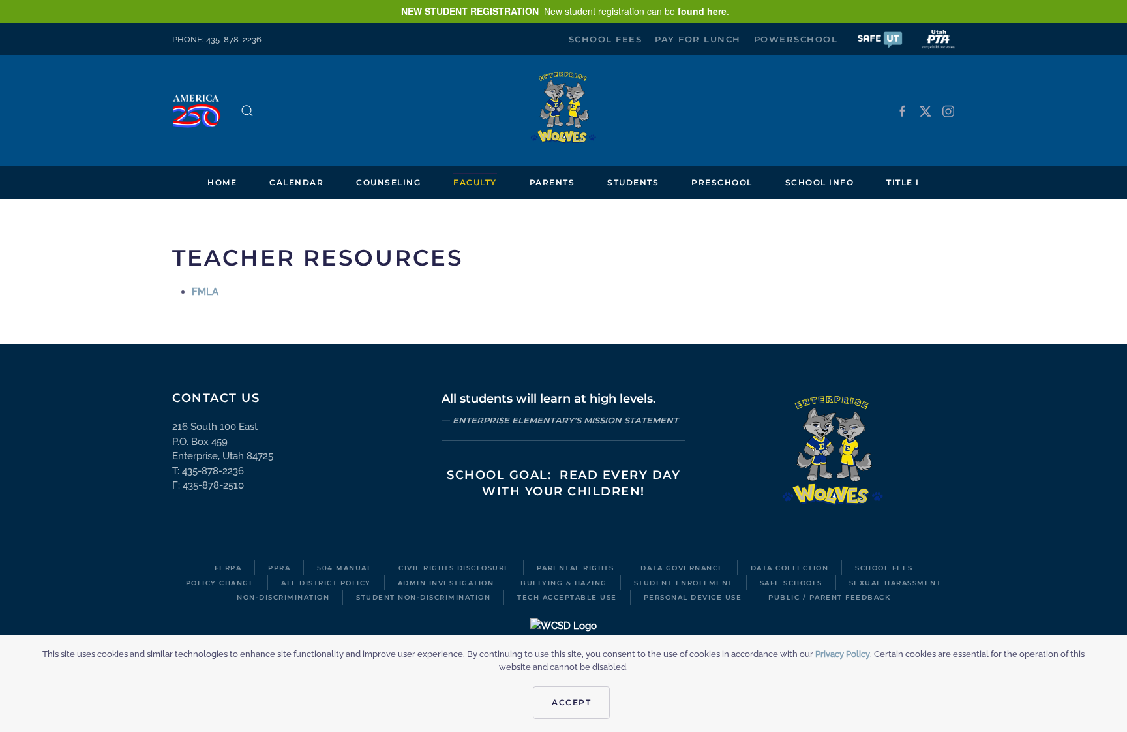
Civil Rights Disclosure (454, 568)
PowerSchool (796, 39)
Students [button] (633, 182)
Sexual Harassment (895, 583)
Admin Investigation (446, 583)
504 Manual (344, 568)
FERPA (228, 568)
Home (222, 182)
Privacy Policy (842, 654)
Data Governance (682, 568)
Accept (571, 702)
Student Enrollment (683, 583)
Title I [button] (903, 182)
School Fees (605, 39)
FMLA (205, 291)
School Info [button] (819, 182)
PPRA (279, 568)
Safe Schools (791, 583)
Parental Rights (575, 568)
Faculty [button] (475, 182)
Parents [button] (552, 182)
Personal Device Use (693, 597)
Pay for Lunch (698, 39)
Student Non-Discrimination (423, 597)
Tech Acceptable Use (567, 597)
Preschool (722, 182)
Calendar (296, 182)
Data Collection (790, 568)
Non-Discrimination (283, 597)
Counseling (388, 182)
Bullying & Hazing (563, 583)
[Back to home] (563, 111)
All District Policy (326, 583)
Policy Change (220, 583)
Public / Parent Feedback (829, 597)
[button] (880, 39)
